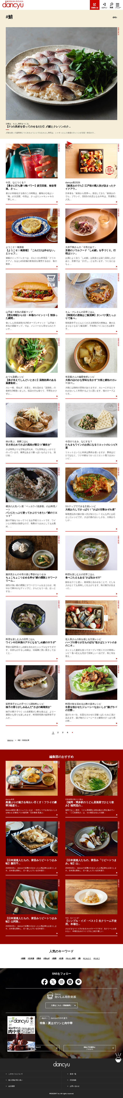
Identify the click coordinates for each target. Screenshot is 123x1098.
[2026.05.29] (32, 161)
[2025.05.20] (91, 290)
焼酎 (23, 958)
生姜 (61, 958)
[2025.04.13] (32, 355)
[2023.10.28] (91, 553)
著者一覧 (73, 1074)
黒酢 (54, 958)
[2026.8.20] (91, 838)
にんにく (87, 958)
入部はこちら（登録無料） (61, 1005)
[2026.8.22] (91, 778)
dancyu (10, 740)
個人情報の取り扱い (15, 1080)
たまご (97, 958)
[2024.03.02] (91, 420)
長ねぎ (46, 958)
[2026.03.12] (91, 161)
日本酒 (31, 958)
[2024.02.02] (91, 485)
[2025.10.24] (91, 225)
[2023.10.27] (32, 617)
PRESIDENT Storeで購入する (33, 1048)
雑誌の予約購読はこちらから (89, 1048)
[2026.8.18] (32, 896)
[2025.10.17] (91, 896)
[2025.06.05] (32, 290)
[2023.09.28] (32, 682)
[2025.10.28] (32, 225)
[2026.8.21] (32, 838)
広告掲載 (73, 1080)
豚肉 (39, 958)
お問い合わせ (74, 1086)
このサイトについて (15, 1074)
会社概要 (11, 1086)
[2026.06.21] (61, 73)
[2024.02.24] (32, 485)
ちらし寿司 (71, 958)
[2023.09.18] (91, 682)
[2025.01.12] (32, 420)
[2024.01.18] (32, 553)
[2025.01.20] (91, 355)
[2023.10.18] (91, 617)
